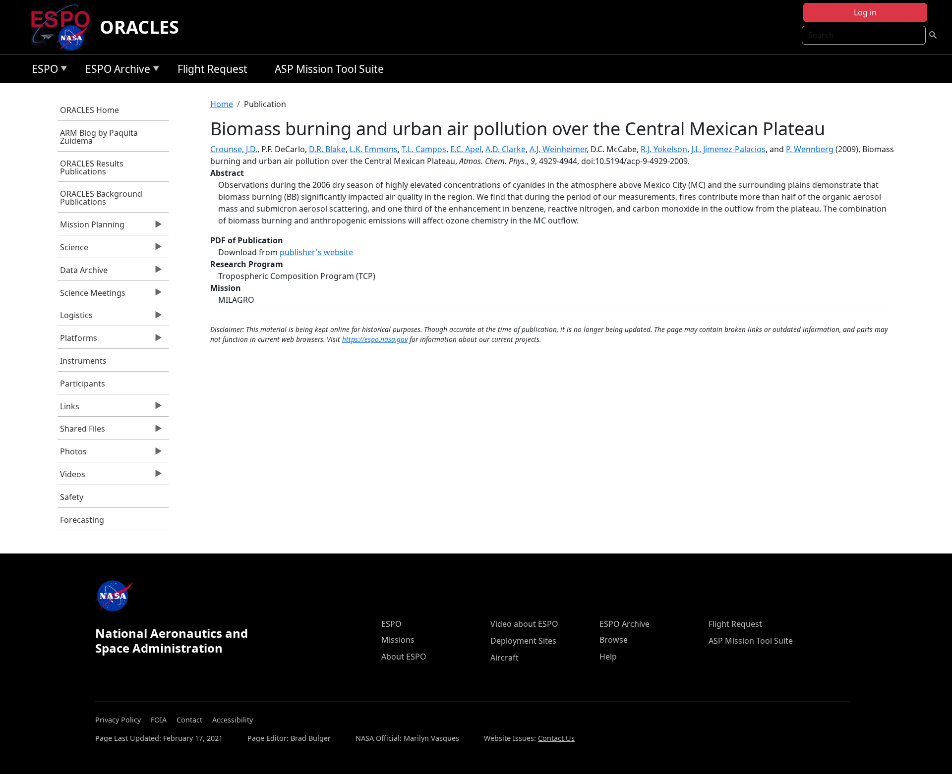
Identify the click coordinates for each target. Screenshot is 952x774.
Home (221, 104)
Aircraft (504, 657)
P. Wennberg (809, 149)
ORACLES (139, 27)
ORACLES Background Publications (101, 197)
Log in (865, 12)
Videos (71, 477)
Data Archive (83, 272)
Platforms (77, 340)
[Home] (64, 27)
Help (608, 656)
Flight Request (212, 69)
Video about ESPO (524, 623)
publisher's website (316, 252)
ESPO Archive (115, 70)
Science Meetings (91, 295)
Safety (71, 497)
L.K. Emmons (374, 149)
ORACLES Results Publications (91, 167)
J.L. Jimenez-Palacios (728, 149)
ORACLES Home (89, 110)
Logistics (75, 318)
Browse (613, 639)
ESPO (42, 70)
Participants (82, 383)
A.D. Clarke (505, 149)
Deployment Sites (523, 640)
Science (73, 250)
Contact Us (556, 738)
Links (68, 409)
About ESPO (403, 656)
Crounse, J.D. (233, 149)
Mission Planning (91, 227)
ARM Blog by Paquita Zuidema (99, 136)
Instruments (83, 360)
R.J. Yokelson (664, 149)
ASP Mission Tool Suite (329, 69)
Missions (398, 639)
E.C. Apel (465, 149)
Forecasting (82, 519)
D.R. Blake (327, 149)
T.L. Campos (424, 149)
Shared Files (81, 431)
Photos (72, 454)
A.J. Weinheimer (558, 149)
